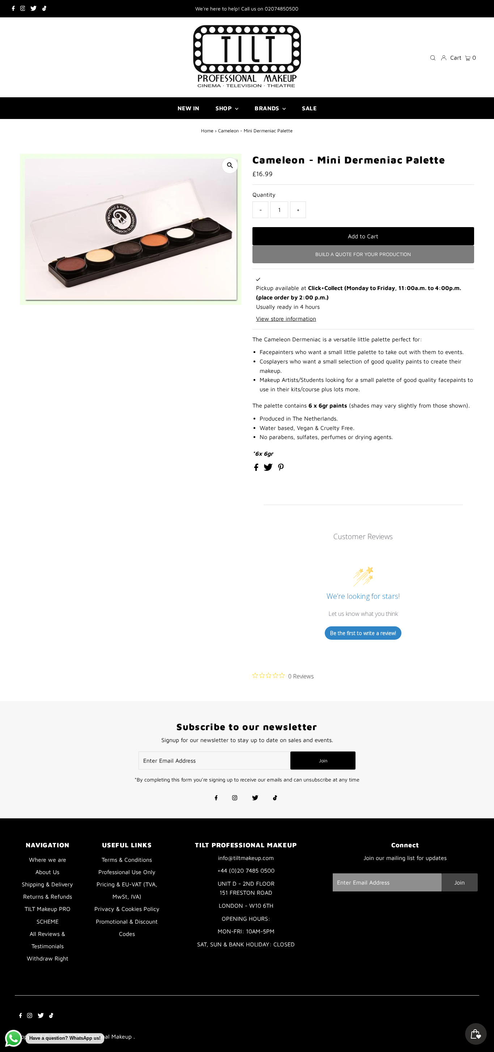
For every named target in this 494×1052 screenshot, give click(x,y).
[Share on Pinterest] (281, 468)
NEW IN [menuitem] (188, 108)
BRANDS (268, 108)
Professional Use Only (127, 872)
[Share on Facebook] (257, 468)
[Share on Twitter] (269, 468)
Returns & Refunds (47, 896)
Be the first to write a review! (363, 633)
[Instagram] (22, 8)
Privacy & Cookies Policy (126, 909)
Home (207, 130)
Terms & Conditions (127, 859)
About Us (47, 872)
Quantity (264, 194)
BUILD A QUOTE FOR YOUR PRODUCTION (363, 254)
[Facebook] (13, 8)
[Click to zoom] (230, 165)
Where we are (47, 859)
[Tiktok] (44, 8)
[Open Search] (433, 57)
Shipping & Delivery (47, 884)
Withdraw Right (47, 958)
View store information (286, 318)
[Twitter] (33, 8)
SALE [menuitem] (309, 108)
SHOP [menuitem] (224, 108)
